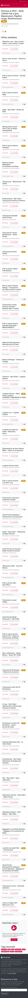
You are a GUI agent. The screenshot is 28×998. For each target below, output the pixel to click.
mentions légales (12, 973)
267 (23, 87)
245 (23, 157)
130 (23, 806)
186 (23, 492)
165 (23, 611)
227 (23, 210)
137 (23, 772)
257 (3, 31)
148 (23, 717)
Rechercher (4, 993)
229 (23, 193)
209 (23, 299)
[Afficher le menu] (25, 5)
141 (23, 736)
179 (23, 543)
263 (23, 104)
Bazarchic (4, 949)
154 (23, 664)
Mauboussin (18, 949)
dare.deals (6, 5)
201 (23, 371)
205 (23, 337)
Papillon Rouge (5, 951)
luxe (13, 949)
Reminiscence (18, 951)
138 (23, 753)
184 (23, 509)
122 (23, 914)
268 (23, 70)
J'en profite (13, 49)
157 (23, 628)
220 (23, 246)
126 (23, 859)
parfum (12, 951)
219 (23, 263)
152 (23, 681)
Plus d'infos (5, 48)
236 (23, 176)
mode (23, 949)
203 (23, 354)
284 (23, 53)
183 (23, 526)
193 (23, 443)
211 (23, 280)
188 (23, 475)
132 (23, 789)
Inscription (14, 939)
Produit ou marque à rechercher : (9, 987)
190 (23, 460)
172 (23, 560)
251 (23, 140)
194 (23, 424)
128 (23, 842)
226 (23, 227)
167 (23, 594)
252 (23, 121)
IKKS (9, 949)
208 (23, 318)
